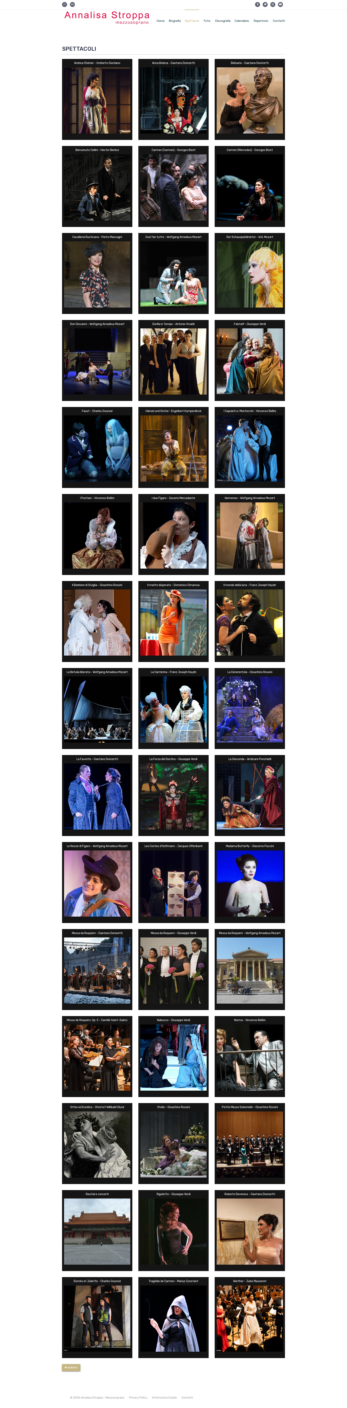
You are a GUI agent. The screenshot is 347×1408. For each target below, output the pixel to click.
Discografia (223, 21)
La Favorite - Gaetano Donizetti (97, 759)
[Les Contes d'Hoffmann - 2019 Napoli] (173, 883)
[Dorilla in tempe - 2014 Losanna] (173, 361)
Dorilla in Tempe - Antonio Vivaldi (173, 324)
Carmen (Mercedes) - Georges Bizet (250, 150)
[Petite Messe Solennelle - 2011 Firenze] (250, 1144)
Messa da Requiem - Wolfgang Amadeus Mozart (250, 933)
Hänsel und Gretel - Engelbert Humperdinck (173, 411)
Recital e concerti (97, 1194)
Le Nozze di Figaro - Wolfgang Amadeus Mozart (97, 846)
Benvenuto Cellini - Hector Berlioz (97, 150)
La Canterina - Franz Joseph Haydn (173, 672)
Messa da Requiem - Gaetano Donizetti (97, 933)
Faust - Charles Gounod (97, 411)
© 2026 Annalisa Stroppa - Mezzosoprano (97, 1397)
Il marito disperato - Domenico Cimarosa (173, 585)
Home (160, 21)
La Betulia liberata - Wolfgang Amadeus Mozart (97, 672)
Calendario (242, 21)
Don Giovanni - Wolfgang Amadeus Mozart (97, 324)
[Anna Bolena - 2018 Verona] (173, 100)
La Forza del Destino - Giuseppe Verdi (173, 759)
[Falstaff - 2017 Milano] (250, 361)
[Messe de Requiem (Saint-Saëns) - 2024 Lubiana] (97, 1057)
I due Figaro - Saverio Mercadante (173, 498)
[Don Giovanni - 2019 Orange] (97, 361)
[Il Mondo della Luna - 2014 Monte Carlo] (250, 622)
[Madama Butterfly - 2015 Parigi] (250, 883)
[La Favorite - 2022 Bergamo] (97, 796)
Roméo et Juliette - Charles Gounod (97, 1281)
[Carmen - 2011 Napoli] (250, 187)
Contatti (279, 21)
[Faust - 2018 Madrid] (97, 448)
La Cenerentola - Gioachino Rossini (250, 672)
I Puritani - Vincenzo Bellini (97, 498)
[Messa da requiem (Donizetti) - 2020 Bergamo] (97, 970)
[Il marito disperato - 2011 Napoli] (173, 622)
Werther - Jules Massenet (249, 1281)
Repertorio (261, 21)
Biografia (175, 21)
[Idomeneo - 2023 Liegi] (250, 535)
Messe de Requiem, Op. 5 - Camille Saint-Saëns (97, 1020)
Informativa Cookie (164, 1397)
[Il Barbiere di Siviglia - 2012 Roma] (97, 622)
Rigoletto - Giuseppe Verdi (174, 1194)
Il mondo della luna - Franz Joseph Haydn (250, 585)
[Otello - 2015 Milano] (173, 1144)
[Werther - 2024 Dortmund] (250, 1318)
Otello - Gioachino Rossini (173, 1107)
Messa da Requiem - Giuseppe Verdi (173, 933)
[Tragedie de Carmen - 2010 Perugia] (173, 1318)
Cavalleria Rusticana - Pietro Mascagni (97, 237)
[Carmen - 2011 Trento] (173, 187)
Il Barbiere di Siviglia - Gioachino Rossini (97, 585)
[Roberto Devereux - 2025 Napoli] (250, 1231)
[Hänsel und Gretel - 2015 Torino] (173, 448)
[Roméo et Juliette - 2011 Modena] (97, 1318)
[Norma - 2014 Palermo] (250, 1057)
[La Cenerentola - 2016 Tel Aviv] (250, 709)
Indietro (72, 1367)
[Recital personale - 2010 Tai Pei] (97, 1231)
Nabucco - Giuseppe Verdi (173, 1020)
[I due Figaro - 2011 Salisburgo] (173, 535)
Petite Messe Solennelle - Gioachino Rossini (250, 1107)
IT (65, 4)
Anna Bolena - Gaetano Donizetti (173, 63)
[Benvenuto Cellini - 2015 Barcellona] (97, 187)
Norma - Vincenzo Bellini (249, 1020)
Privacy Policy (138, 1397)
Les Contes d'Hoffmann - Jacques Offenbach (174, 846)
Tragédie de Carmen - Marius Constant (173, 1281)
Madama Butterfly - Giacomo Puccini (250, 846)
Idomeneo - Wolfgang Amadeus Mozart (250, 498)
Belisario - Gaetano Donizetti (250, 63)
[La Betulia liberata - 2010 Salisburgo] (97, 709)
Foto (207, 21)
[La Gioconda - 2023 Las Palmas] (250, 796)
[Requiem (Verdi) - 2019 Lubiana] (173, 970)
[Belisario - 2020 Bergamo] (250, 100)
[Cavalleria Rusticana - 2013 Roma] (97, 274)
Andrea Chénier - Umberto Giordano (97, 63)
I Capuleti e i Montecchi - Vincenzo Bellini (250, 411)
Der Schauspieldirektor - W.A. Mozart (250, 237)
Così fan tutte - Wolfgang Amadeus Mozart (173, 237)
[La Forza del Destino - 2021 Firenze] (173, 796)
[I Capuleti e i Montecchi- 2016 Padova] (250, 448)
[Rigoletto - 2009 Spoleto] (173, 1231)
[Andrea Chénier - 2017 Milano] (97, 100)
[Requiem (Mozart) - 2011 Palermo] (250, 970)
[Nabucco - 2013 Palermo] (173, 1057)
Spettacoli (192, 21)
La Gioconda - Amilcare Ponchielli (250, 759)
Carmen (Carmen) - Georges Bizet (174, 150)
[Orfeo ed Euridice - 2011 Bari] (97, 1144)
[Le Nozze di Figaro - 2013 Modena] (97, 883)
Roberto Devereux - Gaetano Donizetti (250, 1194)
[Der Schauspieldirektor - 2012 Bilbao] (250, 274)
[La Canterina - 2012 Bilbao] (173, 709)
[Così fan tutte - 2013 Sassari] (173, 274)
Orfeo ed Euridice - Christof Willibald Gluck (97, 1107)
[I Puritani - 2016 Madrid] (97, 535)
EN (72, 4)
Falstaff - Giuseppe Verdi (250, 324)
